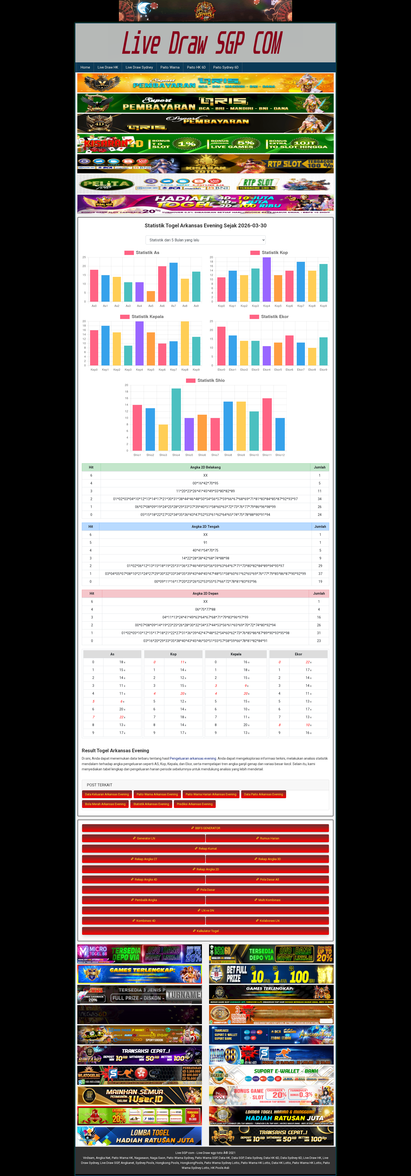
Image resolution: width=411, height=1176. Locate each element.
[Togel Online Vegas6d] (139, 1015)
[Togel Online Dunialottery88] (271, 1015)
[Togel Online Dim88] (205, 103)
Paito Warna (170, 67)
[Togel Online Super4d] (205, 123)
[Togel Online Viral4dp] (205, 204)
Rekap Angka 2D (207, 869)
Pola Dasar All (269, 879)
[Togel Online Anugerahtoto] (271, 1035)
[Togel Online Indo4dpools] (139, 1136)
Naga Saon (157, 1158)
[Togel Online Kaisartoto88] (139, 1116)
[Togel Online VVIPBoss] (205, 83)
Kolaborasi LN (269, 920)
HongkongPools (191, 1163)
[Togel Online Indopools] (271, 1096)
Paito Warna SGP (206, 1158)
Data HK (224, 1158)
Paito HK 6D (196, 67)
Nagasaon (141, 1158)
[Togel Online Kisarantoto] (205, 164)
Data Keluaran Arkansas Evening (107, 794)
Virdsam (88, 1158)
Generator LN (145, 838)
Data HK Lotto (281, 1163)
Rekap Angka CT (145, 859)
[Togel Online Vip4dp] (271, 995)
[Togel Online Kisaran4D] (205, 144)
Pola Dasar (207, 890)
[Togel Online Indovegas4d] (271, 1136)
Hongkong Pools (167, 1163)
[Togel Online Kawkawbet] (139, 995)
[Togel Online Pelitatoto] (205, 184)
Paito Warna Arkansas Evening (157, 794)
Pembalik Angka (145, 900)
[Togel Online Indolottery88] (271, 1055)
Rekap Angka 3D (269, 859)
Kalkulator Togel (207, 931)
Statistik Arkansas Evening (151, 804)
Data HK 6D (271, 1158)
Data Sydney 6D (291, 1158)
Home (85, 67)
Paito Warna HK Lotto (255, 1163)
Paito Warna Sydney (180, 1158)
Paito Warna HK (122, 1158)
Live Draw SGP (109, 1163)
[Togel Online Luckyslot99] (271, 974)
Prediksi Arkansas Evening (195, 804)
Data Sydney (253, 1158)
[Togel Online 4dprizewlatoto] (139, 1096)
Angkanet (127, 1163)
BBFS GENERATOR (207, 828)
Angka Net (103, 1158)
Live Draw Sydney (139, 67)
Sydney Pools (145, 1163)
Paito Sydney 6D (226, 67)
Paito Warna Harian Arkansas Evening (211, 794)
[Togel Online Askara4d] (139, 1035)
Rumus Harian (269, 838)
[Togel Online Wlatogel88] (139, 1075)
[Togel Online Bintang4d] (139, 1055)
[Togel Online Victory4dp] (139, 974)
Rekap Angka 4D (145, 879)
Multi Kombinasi (269, 900)
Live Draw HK (108, 67)
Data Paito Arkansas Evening (263, 794)
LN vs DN (207, 910)
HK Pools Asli (220, 1168)
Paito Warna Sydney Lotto (222, 1163)
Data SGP (237, 1158)
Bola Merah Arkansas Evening (105, 804)
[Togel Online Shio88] (271, 1116)
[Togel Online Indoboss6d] (271, 954)
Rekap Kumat (207, 848)
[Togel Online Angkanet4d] (271, 1075)
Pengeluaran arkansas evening (193, 758)
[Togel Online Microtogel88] (139, 954)
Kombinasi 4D (146, 920)
